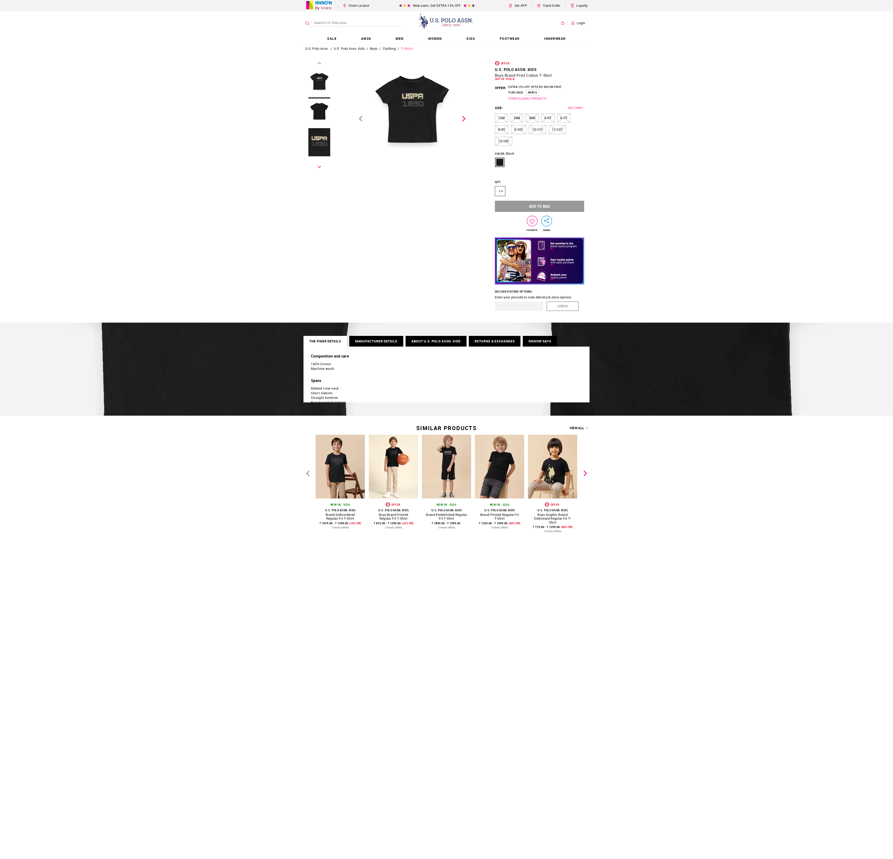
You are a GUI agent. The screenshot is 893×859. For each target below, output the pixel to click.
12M (501, 118)
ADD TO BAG (539, 206)
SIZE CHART (575, 108)
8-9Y (501, 129)
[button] (499, 162)
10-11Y (537, 129)
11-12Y (557, 129)
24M (516, 118)
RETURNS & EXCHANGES (495, 341)
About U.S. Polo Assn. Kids (436, 341)
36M (532, 118)
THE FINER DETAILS (325, 341)
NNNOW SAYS (540, 341)
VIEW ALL (577, 428)
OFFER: (500, 88)
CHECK (562, 306)
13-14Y (503, 141)
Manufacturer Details (376, 341)
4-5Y (547, 118)
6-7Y (563, 118)
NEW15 (532, 92)
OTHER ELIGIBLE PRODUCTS (527, 98)
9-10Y (518, 129)
